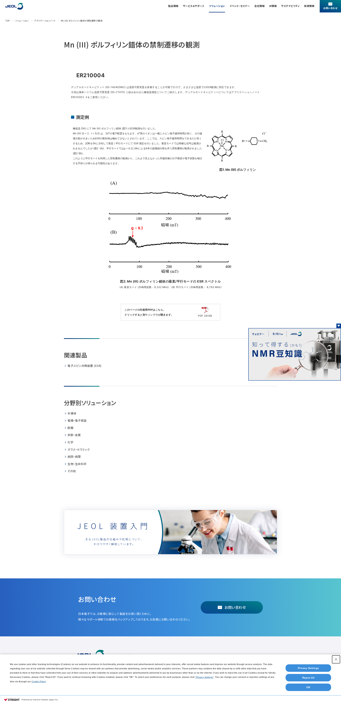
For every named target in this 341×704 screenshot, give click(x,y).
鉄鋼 (70, 428)
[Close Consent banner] (336, 659)
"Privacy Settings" (204, 677)
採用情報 (309, 6)
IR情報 (273, 6)
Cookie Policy (39, 681)
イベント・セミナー (239, 6)
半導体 (71, 413)
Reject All (308, 677)
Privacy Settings (308, 668)
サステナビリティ (290, 6)
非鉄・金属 (74, 435)
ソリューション (217, 6)
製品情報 (173, 6)
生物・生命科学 (77, 464)
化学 (70, 442)
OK (308, 687)
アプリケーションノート (45, 20)
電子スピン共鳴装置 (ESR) (84, 365)
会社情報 (259, 6)
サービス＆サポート (194, 6)
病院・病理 (74, 456)
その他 (71, 471)
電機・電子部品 (77, 420)
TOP (7, 20)
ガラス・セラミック (78, 449)
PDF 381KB (205, 315)
